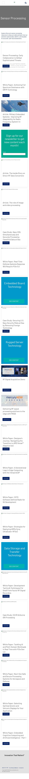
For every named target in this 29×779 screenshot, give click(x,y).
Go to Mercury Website (13, 767)
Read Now (6, 66)
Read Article (7, 390)
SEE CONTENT (14, 301)
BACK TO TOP (5, 767)
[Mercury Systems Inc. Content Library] (14, 2)
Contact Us (21, 767)
